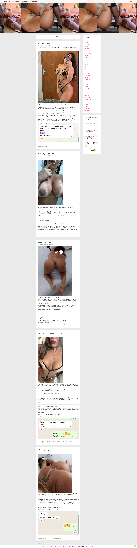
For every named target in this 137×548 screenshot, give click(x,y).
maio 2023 (86, 110)
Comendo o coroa (95, 130)
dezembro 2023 (87, 97)
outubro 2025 (87, 57)
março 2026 (86, 48)
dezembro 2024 (87, 75)
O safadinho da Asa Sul (46, 242)
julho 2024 (86, 84)
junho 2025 (86, 64)
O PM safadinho (43, 450)
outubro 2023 (87, 101)
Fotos (126, 1)
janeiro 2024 (87, 95)
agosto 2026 (87, 39)
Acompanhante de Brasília (48, 145)
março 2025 (86, 70)
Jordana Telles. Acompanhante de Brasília (19, 2)
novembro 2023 (87, 99)
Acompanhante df (56, 536)
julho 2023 (86, 106)
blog (40, 145)
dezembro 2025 (87, 53)
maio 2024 (86, 88)
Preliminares (68, 324)
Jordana (49, 45)
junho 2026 (86, 42)
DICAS (131, 1)
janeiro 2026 (87, 51)
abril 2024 (86, 90)
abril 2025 (86, 68)
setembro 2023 (87, 102)
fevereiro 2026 (87, 50)
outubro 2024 (87, 79)
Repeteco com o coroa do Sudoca (50, 333)
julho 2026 (86, 40)
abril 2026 (86, 46)
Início (106, 1)
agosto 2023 (86, 104)
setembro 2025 (87, 59)
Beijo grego (55, 145)
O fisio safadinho (44, 43)
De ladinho (64, 324)
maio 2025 (86, 66)
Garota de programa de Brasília (67, 145)
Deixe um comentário (43, 146)
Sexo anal (75, 145)
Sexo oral (48, 235)
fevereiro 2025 (87, 71)
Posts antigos (39, 543)
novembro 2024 (87, 77)
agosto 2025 (86, 61)
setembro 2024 (87, 81)
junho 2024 (86, 86)
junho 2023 (86, 108)
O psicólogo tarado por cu (47, 154)
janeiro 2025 (87, 73)
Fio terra (59, 145)
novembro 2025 (87, 55)
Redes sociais (119, 1)
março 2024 (86, 92)
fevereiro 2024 (87, 93)
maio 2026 (86, 44)
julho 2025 (86, 62)
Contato (111, 1)
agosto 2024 (87, 82)
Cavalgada (60, 324)
